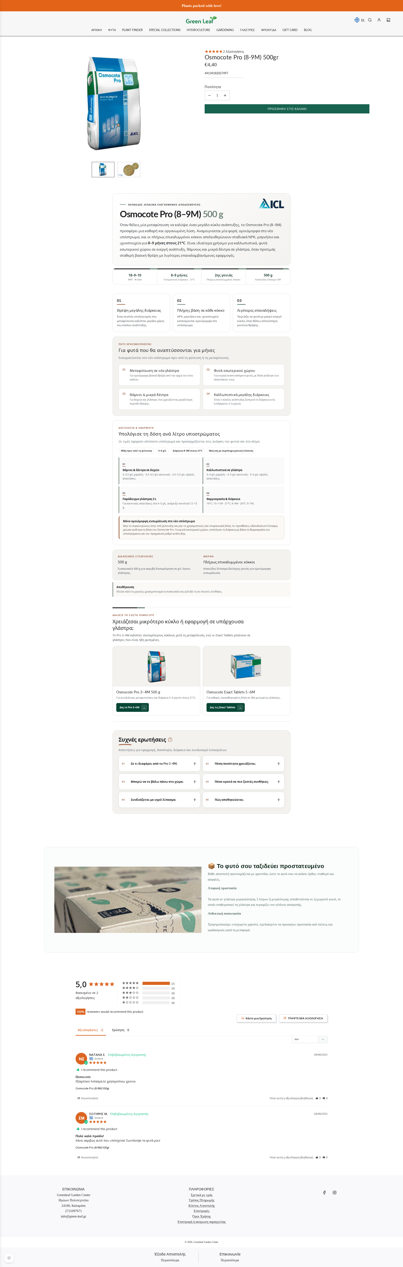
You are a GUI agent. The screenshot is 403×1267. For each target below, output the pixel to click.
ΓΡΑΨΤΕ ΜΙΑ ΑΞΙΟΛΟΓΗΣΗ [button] (305, 1018)
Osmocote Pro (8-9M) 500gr (92, 1088)
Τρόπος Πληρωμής (201, 1200)
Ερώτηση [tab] (118, 1030)
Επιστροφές (201, 1211)
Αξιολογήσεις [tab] (88, 1030)
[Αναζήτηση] (369, 20)
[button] (39, 103)
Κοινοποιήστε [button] (89, 1098)
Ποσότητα (213, 87)
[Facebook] (324, 1192)
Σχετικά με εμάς (201, 1195)
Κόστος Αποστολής (201, 1205)
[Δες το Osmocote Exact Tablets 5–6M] (246, 666)
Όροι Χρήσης (201, 1216)
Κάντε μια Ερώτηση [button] (259, 1018)
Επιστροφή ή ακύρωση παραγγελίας (202, 1222)
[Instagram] (334, 1192)
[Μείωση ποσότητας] (209, 95)
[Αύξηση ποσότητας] (225, 95)
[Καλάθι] (388, 20)
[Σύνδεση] (379, 20)
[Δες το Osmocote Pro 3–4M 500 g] (156, 666)
